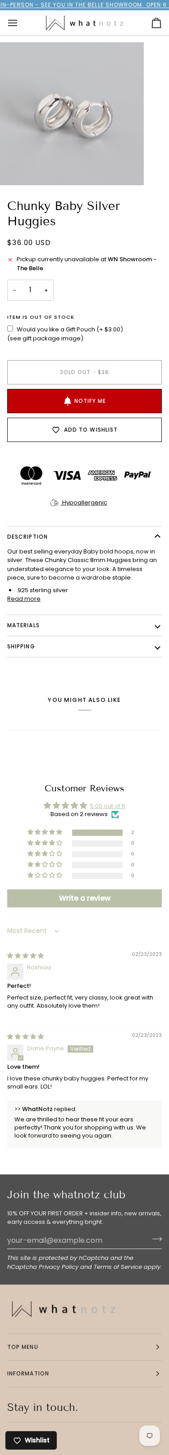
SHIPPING (21, 646)
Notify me (90, 401)
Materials (23, 625)
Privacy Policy (58, 1267)
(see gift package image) (45, 338)
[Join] (154, 1239)
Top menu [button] (22, 1347)
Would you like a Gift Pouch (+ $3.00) (70, 329)
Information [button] (28, 1373)
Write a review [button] (84, 898)
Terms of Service (118, 1267)
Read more (24, 598)
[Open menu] (20, 23)
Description (27, 536)
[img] (25, 955)
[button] (45, 832)
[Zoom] (17, 168)
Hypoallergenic (84, 502)
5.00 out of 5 (107, 806)
